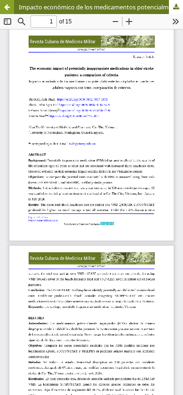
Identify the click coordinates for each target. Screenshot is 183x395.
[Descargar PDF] (176, 7)
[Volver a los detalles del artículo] (7, 7)
